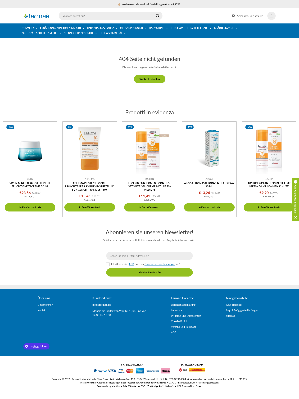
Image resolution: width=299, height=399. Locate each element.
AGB (131, 264)
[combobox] (110, 16)
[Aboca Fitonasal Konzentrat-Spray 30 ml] (209, 148)
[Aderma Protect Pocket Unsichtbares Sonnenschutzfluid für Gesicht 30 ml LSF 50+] (89, 148)
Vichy (30, 179)
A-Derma (89, 179)
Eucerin (149, 179)
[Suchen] (158, 16)
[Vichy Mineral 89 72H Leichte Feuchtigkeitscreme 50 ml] (30, 148)
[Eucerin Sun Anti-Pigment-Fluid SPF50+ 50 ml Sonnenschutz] (269, 148)
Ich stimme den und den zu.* (145, 264)
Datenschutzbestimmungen (159, 264)
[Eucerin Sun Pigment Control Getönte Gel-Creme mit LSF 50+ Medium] (149, 148)
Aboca (209, 179)
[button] (295, 199)
